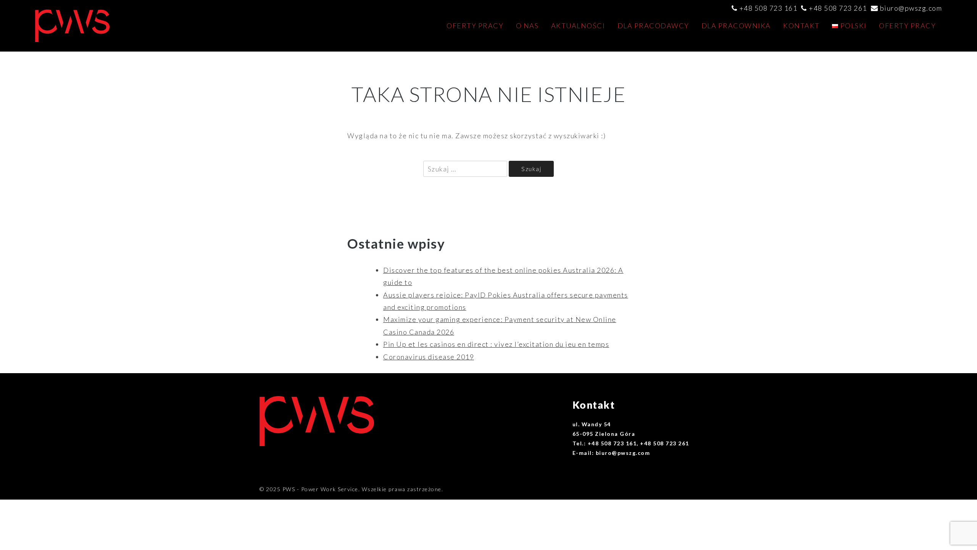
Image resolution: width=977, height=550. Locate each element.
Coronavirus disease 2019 (428, 357)
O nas (527, 25)
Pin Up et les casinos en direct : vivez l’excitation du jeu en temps (496, 344)
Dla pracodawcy (653, 25)
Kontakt (801, 25)
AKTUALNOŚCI (578, 25)
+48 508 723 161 (768, 8)
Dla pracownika (736, 25)
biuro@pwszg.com (911, 8)
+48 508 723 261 (838, 8)
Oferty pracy (475, 25)
